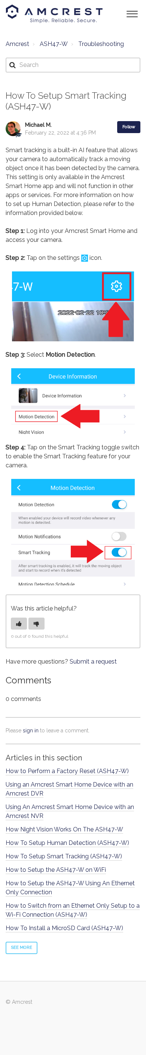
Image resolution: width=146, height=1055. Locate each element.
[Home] (54, 13)
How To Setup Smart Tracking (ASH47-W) (64, 856)
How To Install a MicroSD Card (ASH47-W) (64, 928)
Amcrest (17, 43)
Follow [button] (128, 126)
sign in (31, 730)
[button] (132, 13)
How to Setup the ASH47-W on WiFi (56, 869)
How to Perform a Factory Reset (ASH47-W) (67, 771)
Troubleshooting (101, 43)
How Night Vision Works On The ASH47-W (64, 829)
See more (21, 947)
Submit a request (93, 661)
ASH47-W (54, 43)
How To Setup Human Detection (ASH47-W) (67, 842)
